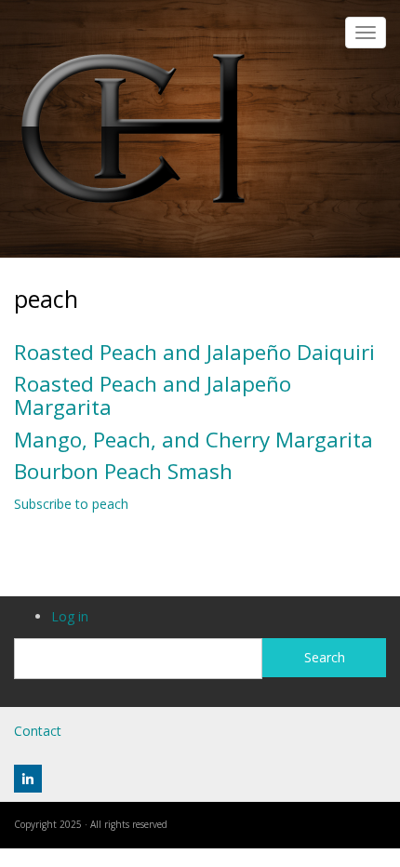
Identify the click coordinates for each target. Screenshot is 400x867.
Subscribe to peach (71, 504)
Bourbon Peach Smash (123, 471)
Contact (37, 731)
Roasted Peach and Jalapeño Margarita (152, 395)
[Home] (133, 127)
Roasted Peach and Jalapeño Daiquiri (194, 352)
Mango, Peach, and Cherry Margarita (193, 439)
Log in (69, 616)
